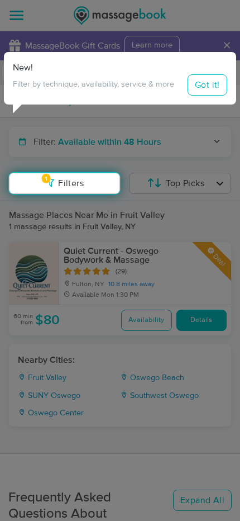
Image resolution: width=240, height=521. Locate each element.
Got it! (207, 84)
